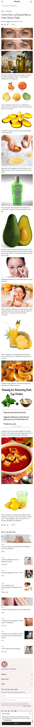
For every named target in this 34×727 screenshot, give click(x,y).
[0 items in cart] (31, 2)
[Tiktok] (12, 711)
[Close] (30, 714)
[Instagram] (9, 711)
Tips (2, 11)
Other (8, 21)
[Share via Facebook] (2, 24)
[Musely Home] (17, 2)
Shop (3, 684)
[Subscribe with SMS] (31, 700)
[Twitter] (15, 711)
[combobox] (17, 6)
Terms (24, 705)
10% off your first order (9, 689)
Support (4, 674)
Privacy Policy (8, 720)
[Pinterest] (5, 711)
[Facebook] (2, 711)
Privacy (29, 705)
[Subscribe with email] (31, 695)
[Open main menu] (2, 2)
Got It (16, 723)
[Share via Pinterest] (5, 24)
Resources (5, 679)
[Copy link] (8, 24)
